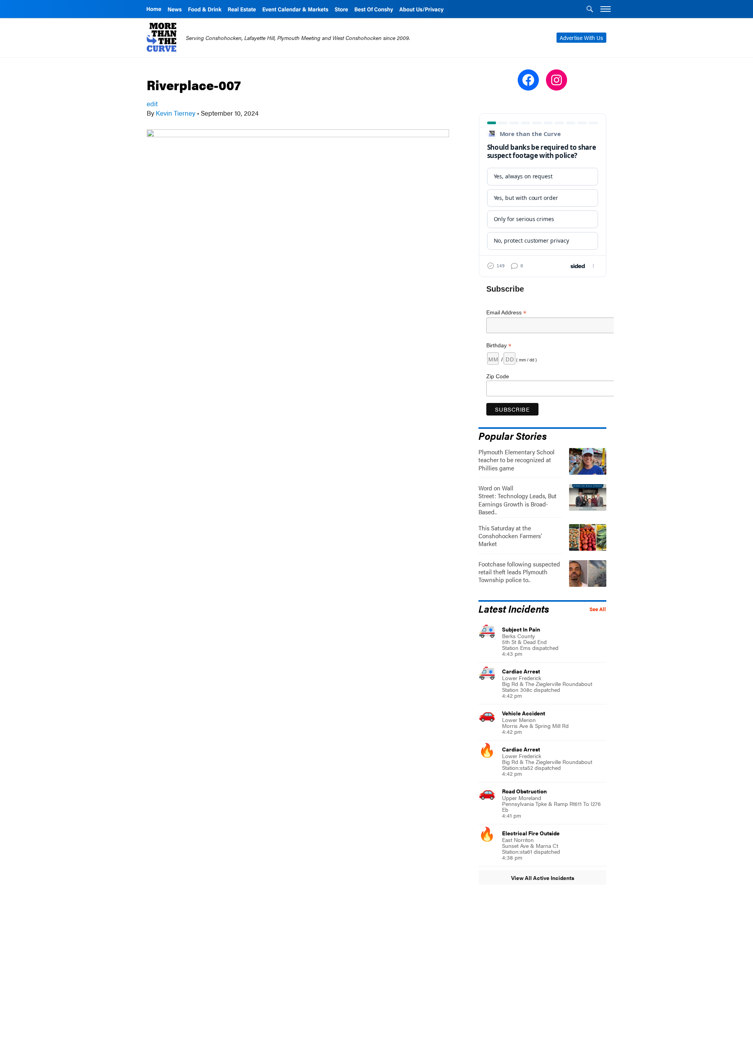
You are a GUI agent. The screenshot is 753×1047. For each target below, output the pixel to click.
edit (152, 103)
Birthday (498, 345)
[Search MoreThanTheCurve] (589, 10)
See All (597, 609)
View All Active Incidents (542, 878)
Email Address (506, 312)
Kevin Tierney (175, 113)
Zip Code (497, 376)
